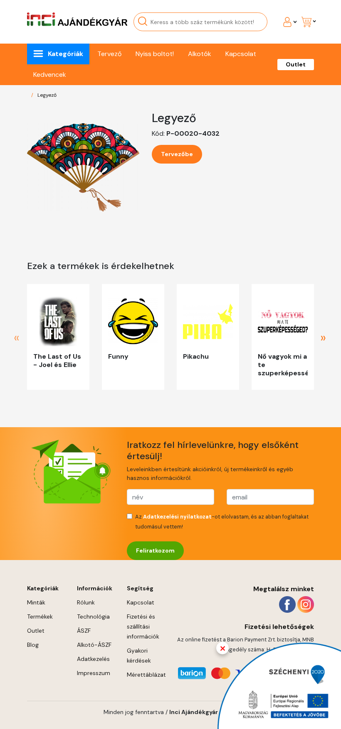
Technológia (93, 616)
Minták (36, 602)
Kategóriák (65, 53)
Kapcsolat (240, 53)
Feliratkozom (155, 550)
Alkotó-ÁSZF (94, 644)
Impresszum (93, 673)
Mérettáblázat (146, 674)
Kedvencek (49, 74)
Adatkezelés (93, 659)
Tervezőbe (177, 154)
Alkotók (199, 53)
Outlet (296, 64)
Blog (33, 644)
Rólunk (86, 602)
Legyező (47, 95)
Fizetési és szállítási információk (143, 626)
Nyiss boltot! (155, 53)
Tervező (109, 53)
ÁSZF (84, 630)
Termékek (40, 616)
